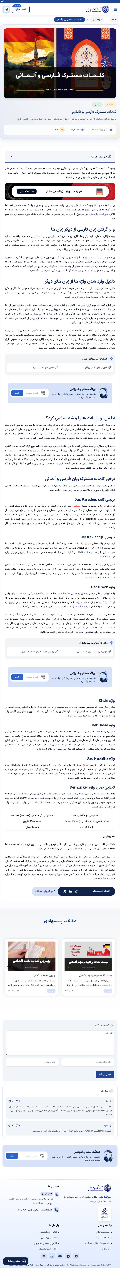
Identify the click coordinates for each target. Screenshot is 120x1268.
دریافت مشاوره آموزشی (83, 389)
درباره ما (105, 1249)
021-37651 (46, 1209)
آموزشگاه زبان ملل (98, 214)
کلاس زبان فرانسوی (48, 1249)
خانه (114, 19)
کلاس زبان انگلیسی (48, 1232)
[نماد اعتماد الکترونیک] (104, 1214)
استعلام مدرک (102, 1237)
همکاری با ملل (102, 1232)
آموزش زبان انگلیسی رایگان (97, 1243)
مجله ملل (97, 19)
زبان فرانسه (82, 607)
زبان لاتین (32, 519)
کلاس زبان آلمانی (49, 1237)
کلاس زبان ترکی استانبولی (45, 1243)
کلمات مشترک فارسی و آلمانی (69, 19)
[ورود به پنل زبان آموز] (6, 9)
